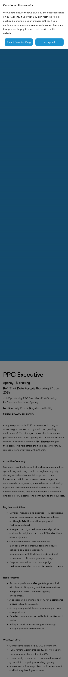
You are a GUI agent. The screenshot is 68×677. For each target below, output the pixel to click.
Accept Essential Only (19, 42)
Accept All (49, 42)
